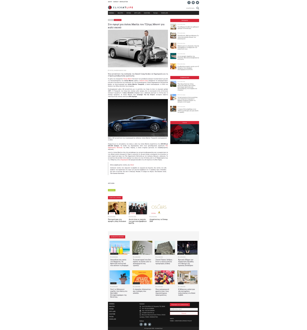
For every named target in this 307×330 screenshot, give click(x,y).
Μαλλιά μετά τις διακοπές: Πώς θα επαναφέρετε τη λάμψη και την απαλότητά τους (188, 47)
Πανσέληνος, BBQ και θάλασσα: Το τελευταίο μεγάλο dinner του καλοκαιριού (188, 37)
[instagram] (193, 2)
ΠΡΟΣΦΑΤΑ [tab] (184, 20)
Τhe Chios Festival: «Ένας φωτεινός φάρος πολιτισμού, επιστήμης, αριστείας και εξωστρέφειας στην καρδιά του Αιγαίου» (187, 87)
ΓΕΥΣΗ (128, 13)
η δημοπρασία (124, 160)
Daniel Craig (144, 80)
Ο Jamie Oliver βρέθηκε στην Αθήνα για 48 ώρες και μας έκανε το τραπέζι (188, 110)
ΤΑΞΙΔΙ (155, 13)
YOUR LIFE (164, 13)
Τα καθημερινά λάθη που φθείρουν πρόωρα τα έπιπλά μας (188, 27)
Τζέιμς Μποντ (127, 79)
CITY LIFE (137, 13)
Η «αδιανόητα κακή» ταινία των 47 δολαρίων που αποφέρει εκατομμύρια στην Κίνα (188, 68)
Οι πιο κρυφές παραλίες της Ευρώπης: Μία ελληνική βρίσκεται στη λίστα (188, 57)
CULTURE (147, 13)
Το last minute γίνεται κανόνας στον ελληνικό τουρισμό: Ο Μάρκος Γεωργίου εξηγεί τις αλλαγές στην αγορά (188, 99)
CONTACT (116, 1)
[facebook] (189, 2)
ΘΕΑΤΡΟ (120, 13)
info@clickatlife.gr (148, 312)
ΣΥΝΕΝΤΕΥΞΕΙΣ (184, 77)
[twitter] (197, 2)
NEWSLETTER (124, 1)
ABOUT (110, 1)
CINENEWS (112, 190)
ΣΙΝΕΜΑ (111, 13)
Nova (131, 165)
